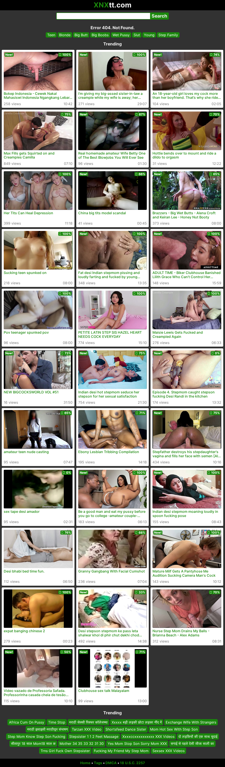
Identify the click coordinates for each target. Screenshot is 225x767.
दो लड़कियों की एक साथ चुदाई (197, 736)
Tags (98, 763)
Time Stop (56, 722)
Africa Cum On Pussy (26, 722)
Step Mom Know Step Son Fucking (36, 736)
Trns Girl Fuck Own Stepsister (65, 750)
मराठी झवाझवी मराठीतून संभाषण (47, 729)
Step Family (168, 35)
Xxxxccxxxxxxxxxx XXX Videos (148, 736)
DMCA (111, 763)
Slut (137, 35)
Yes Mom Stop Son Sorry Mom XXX (137, 743)
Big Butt (81, 35)
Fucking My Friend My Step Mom (121, 750)
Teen (51, 35)
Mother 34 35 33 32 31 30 (82, 743)
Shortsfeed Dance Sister (125, 729)
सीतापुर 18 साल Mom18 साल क (33, 743)
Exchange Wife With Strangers (191, 722)
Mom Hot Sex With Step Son (174, 729)
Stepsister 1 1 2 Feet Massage (93, 736)
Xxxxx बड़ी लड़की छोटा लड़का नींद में (137, 722)
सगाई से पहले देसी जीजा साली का (192, 743)
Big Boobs (100, 35)
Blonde (65, 35)
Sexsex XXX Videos (168, 750)
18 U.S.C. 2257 (132, 763)
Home (85, 763)
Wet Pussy (121, 35)
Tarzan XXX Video (87, 729)
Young (149, 35)
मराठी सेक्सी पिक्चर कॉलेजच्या (88, 722)
